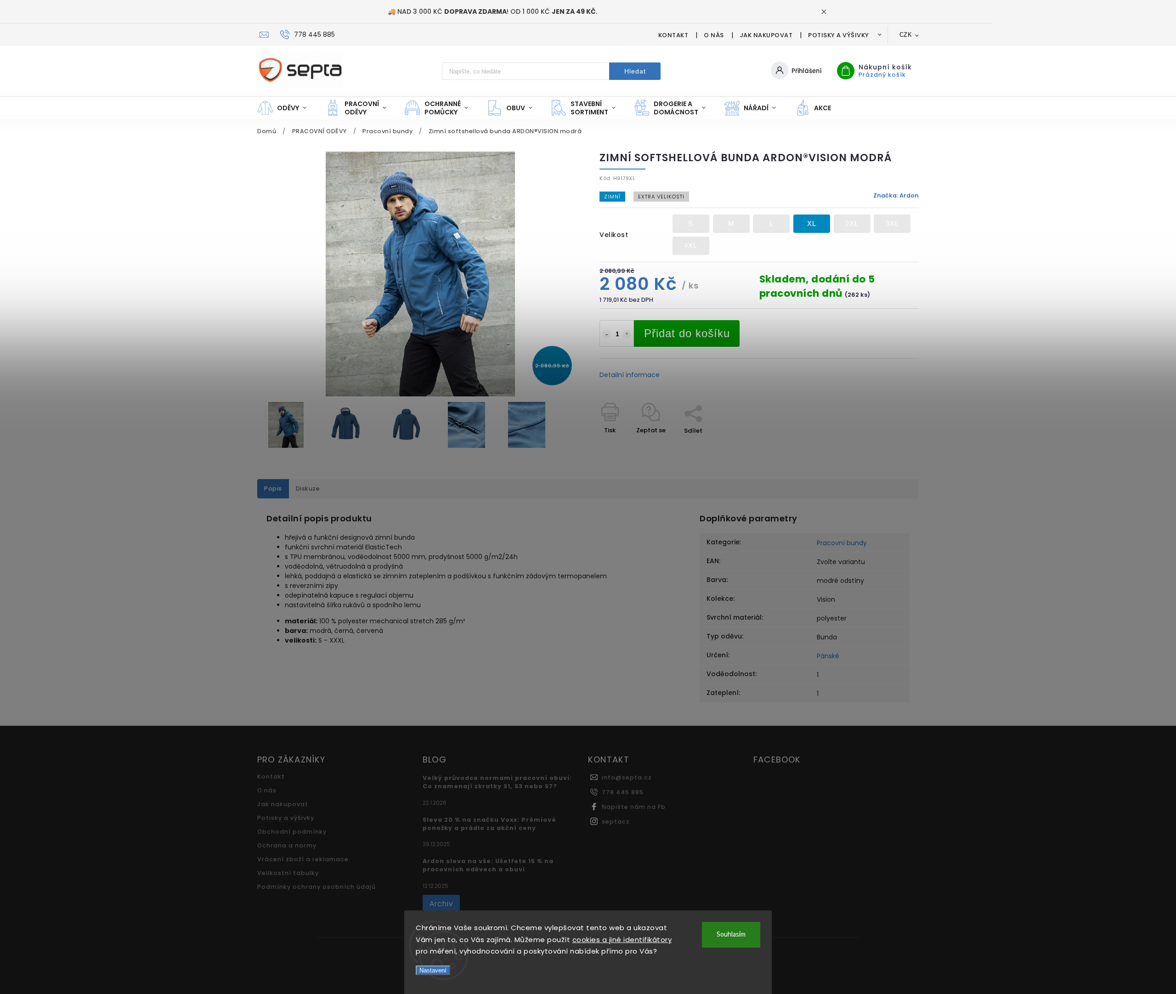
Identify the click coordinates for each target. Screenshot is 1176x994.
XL (811, 223)
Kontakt (673, 35)
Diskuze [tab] (308, 488)
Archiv (441, 904)
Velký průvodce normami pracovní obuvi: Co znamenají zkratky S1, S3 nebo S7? (497, 782)
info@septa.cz (627, 777)
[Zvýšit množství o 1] (627, 334)
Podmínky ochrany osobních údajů (316, 887)
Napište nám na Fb (634, 807)
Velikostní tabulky (288, 873)
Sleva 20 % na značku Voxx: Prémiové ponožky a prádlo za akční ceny (489, 824)
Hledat (635, 71)
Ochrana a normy (287, 845)
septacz (616, 821)
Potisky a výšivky (838, 35)
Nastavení (433, 970)
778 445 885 (623, 792)
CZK (905, 34)
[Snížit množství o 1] (606, 334)
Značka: (896, 195)
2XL (852, 223)
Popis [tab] (273, 488)
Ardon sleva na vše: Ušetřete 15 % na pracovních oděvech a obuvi (488, 865)
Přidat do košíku (687, 333)
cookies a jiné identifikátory (622, 939)
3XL (892, 223)
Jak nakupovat (766, 35)
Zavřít (888, 446)
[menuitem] (286, 107)
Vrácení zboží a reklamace (303, 859)
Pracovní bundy (842, 543)
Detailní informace (629, 374)
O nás (714, 35)
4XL (690, 245)
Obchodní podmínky (292, 832)
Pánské (828, 656)
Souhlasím (731, 934)
